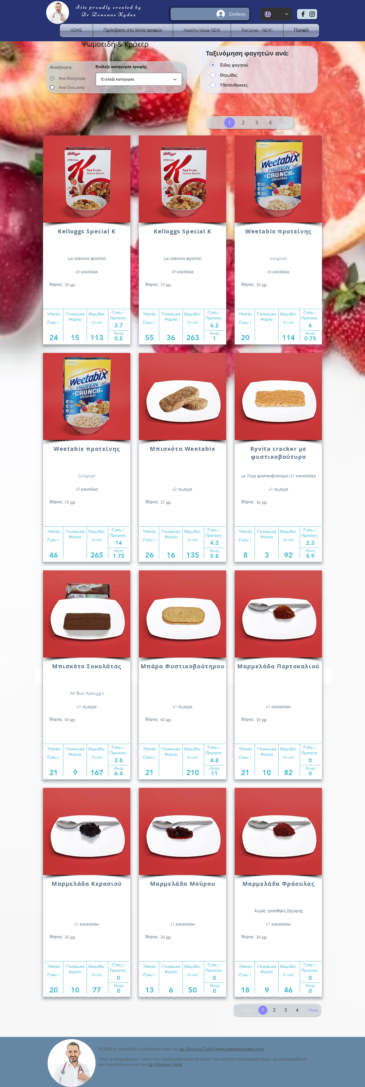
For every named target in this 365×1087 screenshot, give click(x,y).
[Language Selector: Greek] (276, 14)
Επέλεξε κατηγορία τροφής (121, 67)
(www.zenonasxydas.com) (239, 1049)
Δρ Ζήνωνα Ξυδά (196, 1049)
